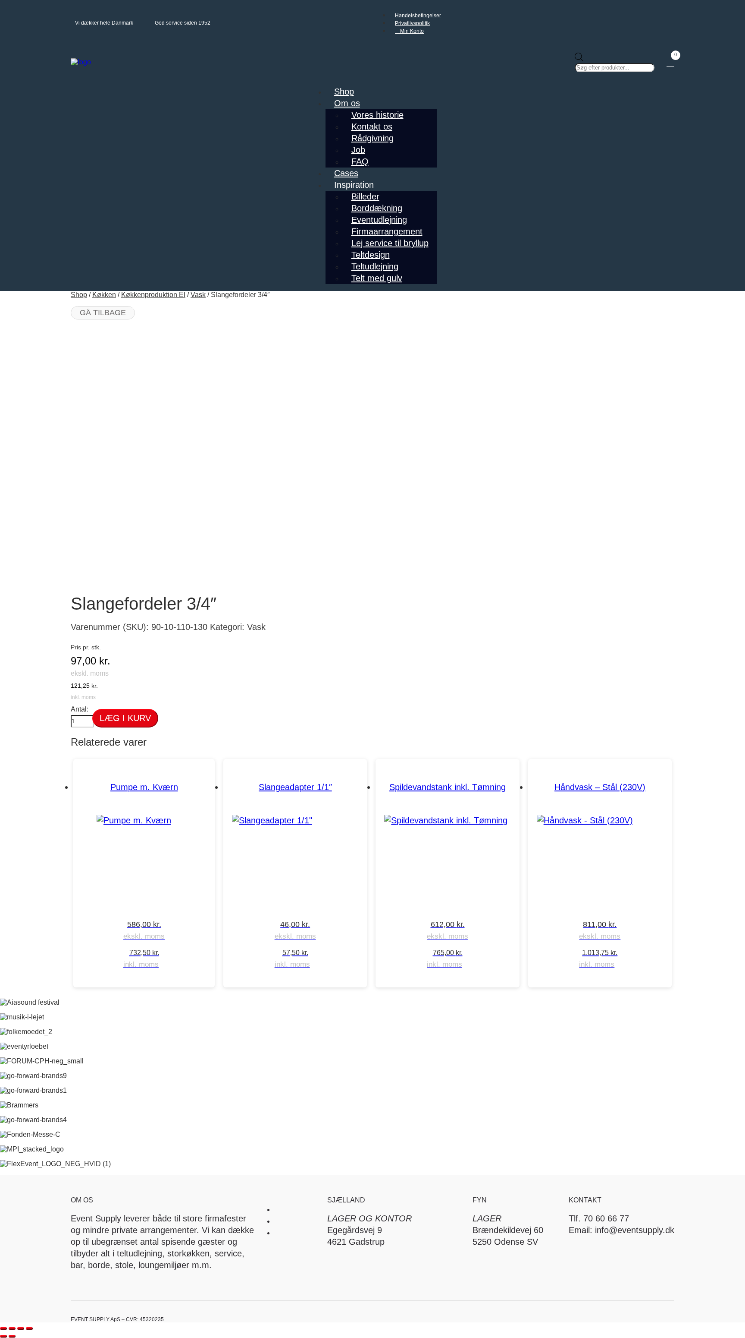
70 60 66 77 (606, 1218)
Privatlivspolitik (412, 23)
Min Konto (411, 31)
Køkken (104, 294)
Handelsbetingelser (418, 16)
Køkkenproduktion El (153, 294)
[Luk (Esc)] (29, 1328)
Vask (198, 294)
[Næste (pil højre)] (12, 1336)
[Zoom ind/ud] (3, 1328)
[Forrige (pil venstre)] (3, 1336)
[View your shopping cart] (670, 62)
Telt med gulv (376, 278)
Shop (79, 294)
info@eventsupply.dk (634, 1230)
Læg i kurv (125, 718)
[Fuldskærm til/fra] (12, 1328)
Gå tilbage (103, 312)
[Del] (20, 1328)
